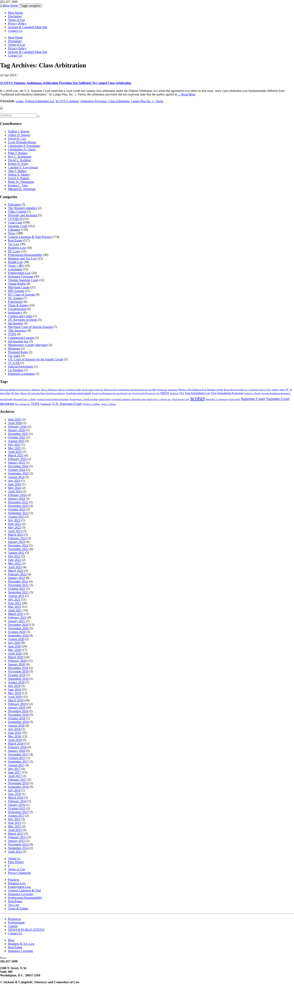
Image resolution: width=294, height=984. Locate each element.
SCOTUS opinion (67, 101)
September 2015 (18, 812)
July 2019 (14, 686)
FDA (181, 393)
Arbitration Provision (93, 101)
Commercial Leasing (21, 337)
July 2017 (14, 768)
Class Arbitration (118, 101)
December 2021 (18, 581)
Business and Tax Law (22, 258)
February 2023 (17, 538)
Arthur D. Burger (19, 135)
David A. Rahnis (18, 178)
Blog (11, 940)
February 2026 (17, 426)
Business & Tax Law (21, 943)
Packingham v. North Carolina (84, 399)
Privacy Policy (17, 23)
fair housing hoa (18, 341)
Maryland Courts (18, 287)
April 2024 (15, 491)
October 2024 (16, 469)
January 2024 (16, 498)
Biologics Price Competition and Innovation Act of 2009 (130, 390)
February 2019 (17, 704)
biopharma (162, 390)
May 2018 (14, 736)
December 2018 (18, 711)
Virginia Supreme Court (23, 280)
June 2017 (14, 772)
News (11, 233)
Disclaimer (15, 16)
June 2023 (14, 524)
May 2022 (14, 563)
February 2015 (17, 837)
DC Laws (14, 251)
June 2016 (14, 794)
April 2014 (15, 851)
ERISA (164, 393)
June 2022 (14, 560)
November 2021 (18, 585)
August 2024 (16, 477)
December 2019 (18, 668)
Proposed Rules (18, 352)
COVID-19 (15, 219)
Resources (14, 919)
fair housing (15, 323)
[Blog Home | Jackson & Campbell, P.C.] (9, 5)
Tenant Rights (17, 283)
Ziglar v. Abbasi (108, 404)
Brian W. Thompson (21, 182)
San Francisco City (180, 399)
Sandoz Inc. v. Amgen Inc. (159, 399)
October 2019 (16, 675)
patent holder (105, 399)
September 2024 (18, 473)
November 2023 (18, 506)
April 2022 (15, 567)
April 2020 (15, 653)
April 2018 (15, 740)
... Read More (186, 94)
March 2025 (15, 455)
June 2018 (14, 732)
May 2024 (14, 487)
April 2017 (15, 776)
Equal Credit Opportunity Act (146, 393)
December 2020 (18, 624)
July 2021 (14, 599)
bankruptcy (15, 312)
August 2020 (16, 639)
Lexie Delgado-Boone (22, 142)
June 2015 (14, 823)
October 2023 (16, 509)
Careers (13, 926)
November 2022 (18, 549)
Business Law (17, 247)
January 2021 (16, 621)
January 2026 (16, 430)
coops (282, 389)
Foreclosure (15, 301)
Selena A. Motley (19, 174)
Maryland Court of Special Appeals (30, 327)
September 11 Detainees (217, 399)
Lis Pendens (15, 370)
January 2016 (16, 804)
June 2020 (14, 646)
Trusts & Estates (18, 305)
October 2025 (16, 437)
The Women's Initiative (22, 208)
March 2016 (15, 797)
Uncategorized (17, 309)
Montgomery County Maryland (28, 345)
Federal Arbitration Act (39, 101)
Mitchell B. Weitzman (22, 189)
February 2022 (17, 574)
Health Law (15, 262)
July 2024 (14, 480)
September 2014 (18, 848)
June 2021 (14, 603)
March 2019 (15, 700)
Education (14, 204)
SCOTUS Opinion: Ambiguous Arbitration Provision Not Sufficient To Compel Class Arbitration (65, 83)
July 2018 (14, 729)
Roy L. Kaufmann (19, 156)
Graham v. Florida (252, 393)
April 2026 (15, 423)
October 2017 (16, 758)
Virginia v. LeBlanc (91, 404)
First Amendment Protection (227, 393)
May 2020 (14, 650)
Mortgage (14, 348)
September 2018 (18, 722)
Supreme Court (17, 226)
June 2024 (14, 484)
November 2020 (18, 628)
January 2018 (16, 750)
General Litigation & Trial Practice (30, 237)
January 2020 (16, 664)
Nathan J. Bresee (18, 131)
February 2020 (17, 660)
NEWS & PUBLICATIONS (26, 929)
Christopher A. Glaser (22, 149)
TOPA (12, 334)
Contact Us (15, 30)
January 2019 (16, 707)
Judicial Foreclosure (20, 366)
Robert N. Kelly (18, 164)
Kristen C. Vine (18, 185)
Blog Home (15, 12)
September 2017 (18, 761)
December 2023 (18, 502)
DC (287, 389)
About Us (14, 858)
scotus (19, 101)
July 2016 (14, 790)
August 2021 (16, 596)
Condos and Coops (20, 316)
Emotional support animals (78, 393)
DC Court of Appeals (21, 294)
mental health (6, 399)
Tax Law (13, 244)
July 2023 (14, 520)
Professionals (16, 922)
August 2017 (16, 765)
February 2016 (17, 801)
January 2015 (16, 841)
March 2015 (15, 833)
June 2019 (14, 689)
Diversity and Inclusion (22, 215)
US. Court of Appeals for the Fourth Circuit (35, 359)
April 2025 (15, 451)
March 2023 (15, 534)
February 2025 (17, 459)
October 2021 (16, 588)
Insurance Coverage (20, 276)
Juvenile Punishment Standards (276, 393)
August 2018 (16, 725)
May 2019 (14, 693)
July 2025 (14, 444)
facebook (174, 393)
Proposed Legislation (21, 373)
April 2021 (15, 610)
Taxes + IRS (16, 265)
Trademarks (45, 404)
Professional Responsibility (25, 255)
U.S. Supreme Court (67, 404)
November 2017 (18, 754)
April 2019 (15, 696)
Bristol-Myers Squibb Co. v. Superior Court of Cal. (247, 390)
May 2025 (14, 448)
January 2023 (16, 542)
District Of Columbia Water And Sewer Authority (42, 393)
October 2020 (16, 632)
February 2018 (17, 747)
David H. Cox (17, 138)
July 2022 (14, 556)
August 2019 (16, 682)
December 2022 (18, 545)
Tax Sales (14, 355)
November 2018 (18, 714)
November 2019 (18, 671)
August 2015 (16, 815)
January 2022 (16, 578)
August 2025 (16, 441)
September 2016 (18, 786)
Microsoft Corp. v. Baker (24, 399)
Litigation (14, 229)
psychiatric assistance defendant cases (129, 399)
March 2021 (15, 614)
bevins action (88, 390)
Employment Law (19, 273)
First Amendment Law (197, 393)
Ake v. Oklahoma (49, 390)
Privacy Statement (19, 873)
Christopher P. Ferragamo (24, 145)
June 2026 (14, 419)
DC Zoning (15, 298)
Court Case (15, 222)
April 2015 (15, 830)
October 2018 (16, 718)
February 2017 (17, 779)
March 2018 (15, 743)
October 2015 (16, 808)
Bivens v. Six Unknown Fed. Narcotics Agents (201, 389)
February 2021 (17, 617)
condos (275, 389)
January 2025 (16, 462)
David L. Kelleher (19, 160)
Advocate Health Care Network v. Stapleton (20, 390)
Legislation (15, 269)
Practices (13, 879)
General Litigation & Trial (24, 890)
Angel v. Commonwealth (69, 390)
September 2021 (18, 592)
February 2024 (17, 495)
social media (234, 399)
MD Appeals (16, 291)
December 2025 (18, 433)
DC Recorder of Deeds (22, 319)
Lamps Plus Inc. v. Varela (147, 101)
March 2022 (15, 570)
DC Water (15, 393)
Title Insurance (17, 330)
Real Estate (15, 240)
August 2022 (16, 552)
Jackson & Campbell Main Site (27, 27)
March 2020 (15, 657)
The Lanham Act (22, 404)
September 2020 (18, 635)
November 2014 (18, 844)
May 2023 (14, 527)
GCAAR (14, 363)
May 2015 (14, 826)
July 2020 (14, 642)
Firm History (16, 862)
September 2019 (18, 678)
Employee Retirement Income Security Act (112, 393)
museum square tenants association (53, 399)
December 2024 (18, 466)
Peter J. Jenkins (17, 153)
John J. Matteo (17, 171)
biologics (99, 390)
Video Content (17, 211)
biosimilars (173, 390)
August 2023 (16, 516)
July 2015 (14, 819)
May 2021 (14, 606)
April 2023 (15, 531)
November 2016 (18, 783)
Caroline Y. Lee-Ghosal (23, 167)
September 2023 (18, 513)
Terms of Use (16, 20)
